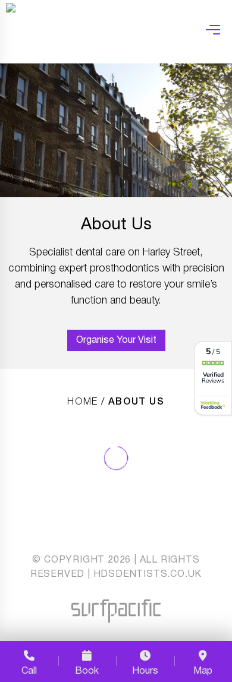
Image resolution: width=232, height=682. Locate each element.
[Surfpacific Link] (116, 611)
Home (82, 402)
